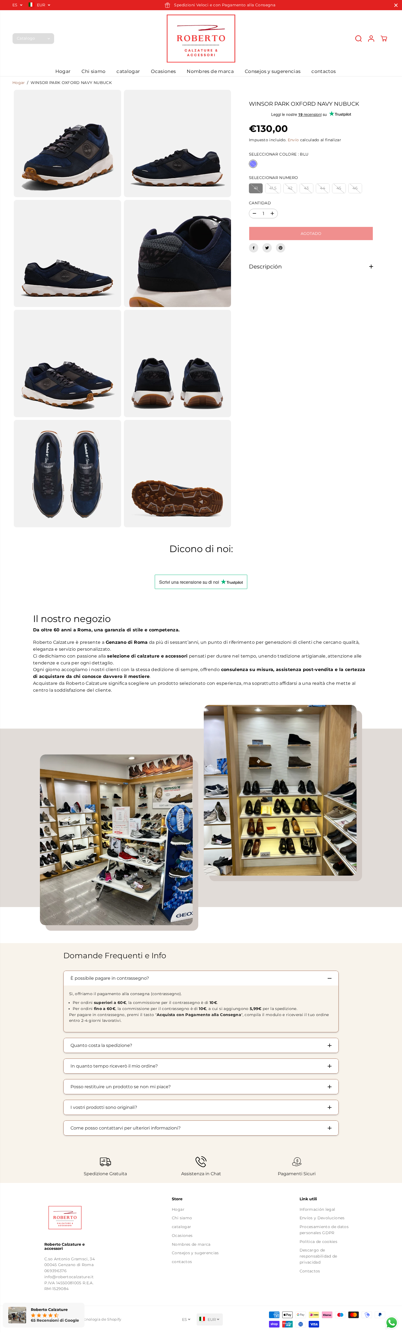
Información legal (317, 1209)
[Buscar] (358, 38)
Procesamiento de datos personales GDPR (324, 1230)
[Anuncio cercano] (396, 5)
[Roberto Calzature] (201, 38)
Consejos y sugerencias (272, 71)
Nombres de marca (210, 71)
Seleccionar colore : (278, 154)
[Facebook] (253, 248)
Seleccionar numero (273, 177)
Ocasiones (163, 71)
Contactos (310, 1271)
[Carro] (384, 38)
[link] (73, 1217)
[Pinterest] (280, 248)
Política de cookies (318, 1241)
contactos (323, 71)
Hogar (63, 71)
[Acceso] (371, 38)
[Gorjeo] (267, 248)
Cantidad (260, 203)
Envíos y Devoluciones (322, 1218)
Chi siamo (93, 71)
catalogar (128, 71)
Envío (293, 140)
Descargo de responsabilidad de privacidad (318, 1256)
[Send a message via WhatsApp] (391, 1322)
